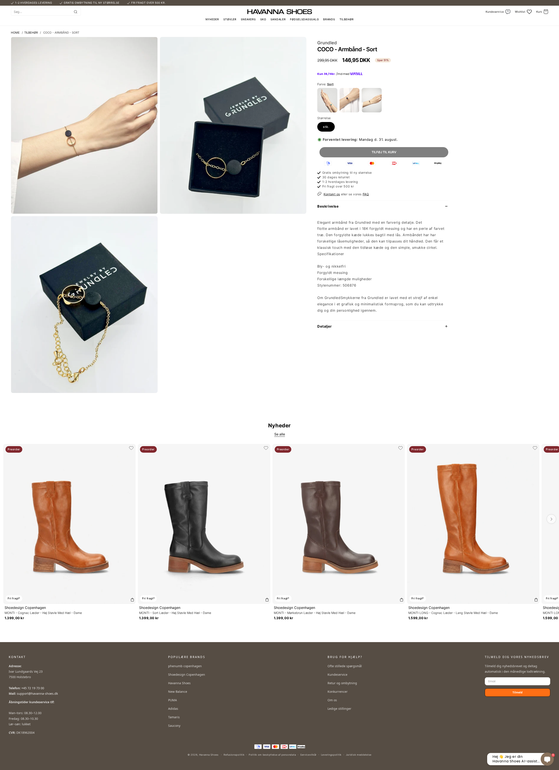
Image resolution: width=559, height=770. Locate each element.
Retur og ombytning (342, 683)
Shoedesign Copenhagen (25, 607)
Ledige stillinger (339, 708)
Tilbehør (31, 32)
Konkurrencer (338, 691)
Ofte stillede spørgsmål (345, 666)
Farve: (325, 84)
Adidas (173, 708)
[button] (542, 12)
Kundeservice (337, 674)
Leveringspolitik (331, 754)
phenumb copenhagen (185, 666)
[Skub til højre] (551, 519)
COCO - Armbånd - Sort (61, 32)
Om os (332, 700)
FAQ (366, 194)
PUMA (172, 700)
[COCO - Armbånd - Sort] (372, 111)
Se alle (279, 434)
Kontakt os (332, 194)
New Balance (177, 691)
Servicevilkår (308, 754)
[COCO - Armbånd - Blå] (327, 111)
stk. (326, 127)
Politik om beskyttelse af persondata (272, 754)
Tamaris (174, 717)
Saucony (174, 726)
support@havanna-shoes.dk (37, 693)
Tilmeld (517, 692)
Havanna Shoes (179, 683)
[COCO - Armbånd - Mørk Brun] (350, 111)
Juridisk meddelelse (358, 754)
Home (15, 32)
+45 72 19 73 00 (32, 688)
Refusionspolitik (234, 754)
